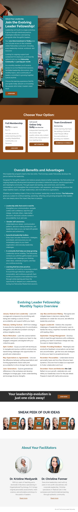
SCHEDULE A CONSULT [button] (64, 143)
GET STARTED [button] (39, 144)
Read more (23, 498)
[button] (11, 93)
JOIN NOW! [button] (63, 396)
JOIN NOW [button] (11, 93)
